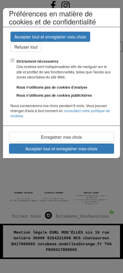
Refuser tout (26, 47)
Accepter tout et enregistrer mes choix (50, 37)
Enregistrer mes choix (61, 137)
